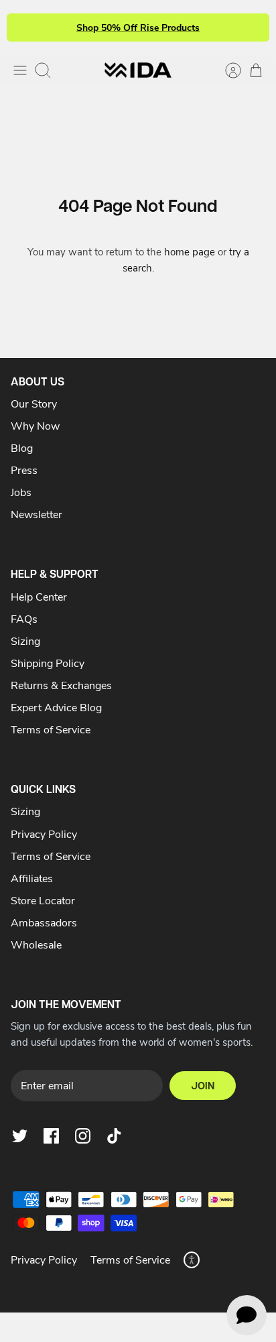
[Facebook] (51, 1135)
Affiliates (32, 878)
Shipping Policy (47, 663)
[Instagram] (82, 1135)
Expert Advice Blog (56, 707)
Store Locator (43, 900)
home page (189, 251)
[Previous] (25, 27)
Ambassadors (44, 922)
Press (24, 470)
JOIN (202, 1086)
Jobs (21, 492)
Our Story (34, 403)
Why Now (35, 425)
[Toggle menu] (20, 70)
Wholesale (36, 944)
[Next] (251, 27)
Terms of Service (50, 729)
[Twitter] (20, 1135)
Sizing (25, 640)
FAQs (24, 618)
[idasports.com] (138, 70)
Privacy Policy (44, 834)
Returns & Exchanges (61, 685)
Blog (22, 447)
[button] (192, 1260)
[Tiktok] (114, 1135)
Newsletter (36, 514)
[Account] (226, 70)
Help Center (39, 596)
